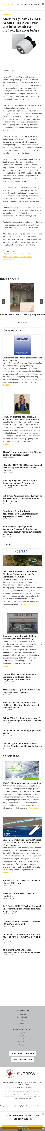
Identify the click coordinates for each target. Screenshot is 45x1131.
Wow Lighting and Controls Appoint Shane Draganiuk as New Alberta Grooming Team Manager (20, 483)
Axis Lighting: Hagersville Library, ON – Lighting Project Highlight (22, 691)
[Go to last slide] (3, 301)
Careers (22, 1023)
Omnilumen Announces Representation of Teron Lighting (22, 359)
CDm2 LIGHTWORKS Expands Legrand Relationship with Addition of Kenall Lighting (22, 468)
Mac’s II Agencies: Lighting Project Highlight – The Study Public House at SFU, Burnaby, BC (21, 705)
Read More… (8, 385)
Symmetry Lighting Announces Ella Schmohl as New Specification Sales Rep (21, 418)
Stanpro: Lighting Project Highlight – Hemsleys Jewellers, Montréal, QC (20, 637)
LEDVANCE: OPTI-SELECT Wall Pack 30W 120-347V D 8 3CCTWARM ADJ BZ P (22, 937)
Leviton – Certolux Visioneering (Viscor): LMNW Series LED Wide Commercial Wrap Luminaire (22, 842)
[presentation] (22, 298)
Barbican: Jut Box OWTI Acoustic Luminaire (19, 894)
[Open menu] (42, 4)
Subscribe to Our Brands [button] (22, 1053)
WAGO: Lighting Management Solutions (22, 783)
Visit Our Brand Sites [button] (22, 1059)
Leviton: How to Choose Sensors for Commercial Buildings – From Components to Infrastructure (19, 677)
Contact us (22, 1045)
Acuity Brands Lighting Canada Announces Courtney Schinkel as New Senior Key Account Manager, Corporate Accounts (22, 530)
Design (7, 544)
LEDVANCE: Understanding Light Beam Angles (22, 732)
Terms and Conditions (22, 1039)
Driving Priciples (22, 1017)
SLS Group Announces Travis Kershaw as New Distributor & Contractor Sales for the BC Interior (22, 498)
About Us (22, 1014)
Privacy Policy (22, 1036)
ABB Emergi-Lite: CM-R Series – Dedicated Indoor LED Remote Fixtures (21, 951)
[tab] (18, 322)
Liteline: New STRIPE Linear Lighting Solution (22, 314)
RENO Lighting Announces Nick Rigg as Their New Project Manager (22, 453)
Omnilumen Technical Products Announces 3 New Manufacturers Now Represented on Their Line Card (20, 514)
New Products (8, 15)
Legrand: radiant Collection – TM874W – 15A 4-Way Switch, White (22, 922)
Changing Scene (12, 330)
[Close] (43, 1114)
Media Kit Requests (22, 1042)
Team (22, 1020)
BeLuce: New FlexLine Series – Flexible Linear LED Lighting (21, 881)
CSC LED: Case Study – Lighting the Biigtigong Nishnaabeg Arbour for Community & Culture (20, 574)
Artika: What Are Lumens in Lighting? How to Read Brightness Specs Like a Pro (22, 719)
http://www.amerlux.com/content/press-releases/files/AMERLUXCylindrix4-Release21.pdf (19, 256)
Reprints (22, 1033)
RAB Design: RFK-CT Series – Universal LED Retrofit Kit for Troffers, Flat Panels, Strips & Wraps (22, 909)
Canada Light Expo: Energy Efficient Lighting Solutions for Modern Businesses (22, 744)
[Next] (41, 301)
